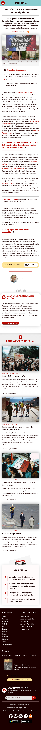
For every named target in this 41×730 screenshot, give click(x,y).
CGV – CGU (28, 708)
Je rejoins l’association (27, 624)
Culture (4, 629)
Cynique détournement (17, 220)
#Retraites (25, 655)
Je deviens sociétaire (27, 619)
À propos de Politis (26, 626)
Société (4, 624)
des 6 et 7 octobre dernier (13, 168)
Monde (4, 631)
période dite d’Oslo (8, 183)
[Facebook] (11, 716)
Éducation (5, 639)
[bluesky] (16, 716)
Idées (3, 626)
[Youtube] (20, 716)
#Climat (4, 655)
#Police (10, 655)
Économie (5, 636)
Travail (4, 634)
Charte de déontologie (14, 708)
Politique (5, 619)
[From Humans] (30, 716)
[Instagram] (26, 716)
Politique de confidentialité (11, 711)
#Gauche (17, 655)
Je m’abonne (24, 621)
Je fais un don (24, 616)
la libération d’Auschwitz (26, 92)
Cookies (34, 711)
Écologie (5, 621)
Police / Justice (7, 644)
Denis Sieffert (14, 31)
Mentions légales (23, 704)
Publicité (26, 711)
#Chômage (33, 655)
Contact (13, 704)
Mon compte (24, 629)
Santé (4, 641)
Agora (4, 616)
